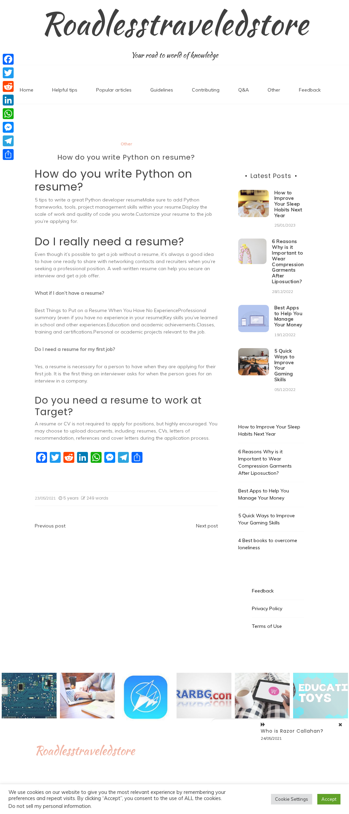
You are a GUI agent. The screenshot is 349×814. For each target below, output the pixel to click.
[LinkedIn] (8, 100)
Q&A (243, 90)
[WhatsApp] (8, 113)
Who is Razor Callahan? (292, 731)
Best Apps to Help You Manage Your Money (288, 316)
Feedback (310, 90)
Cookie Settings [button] (291, 799)
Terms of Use (267, 626)
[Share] (8, 154)
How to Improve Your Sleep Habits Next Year (288, 204)
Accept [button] (328, 799)
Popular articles (114, 90)
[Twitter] (8, 73)
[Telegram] (8, 141)
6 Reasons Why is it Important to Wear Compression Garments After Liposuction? (288, 261)
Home (26, 90)
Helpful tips (64, 90)
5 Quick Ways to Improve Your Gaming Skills (284, 365)
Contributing (205, 90)
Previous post (50, 526)
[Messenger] (8, 127)
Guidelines (161, 90)
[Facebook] (8, 59)
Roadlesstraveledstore (174, 23)
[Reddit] (8, 86)
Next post (207, 526)
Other (274, 90)
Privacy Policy (267, 608)
